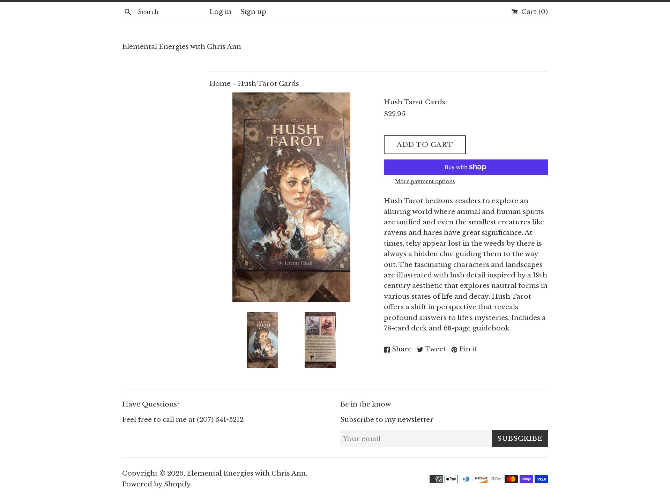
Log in (220, 12)
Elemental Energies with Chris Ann (181, 47)
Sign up (253, 12)
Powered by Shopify (156, 484)
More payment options (425, 181)
